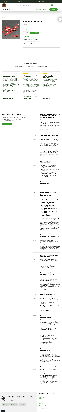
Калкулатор (53, 9)
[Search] (52, 5)
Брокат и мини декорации (42, 406)
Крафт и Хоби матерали (30, 25)
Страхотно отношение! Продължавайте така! (9, 76)
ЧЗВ (40, 9)
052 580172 (20, 1)
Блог (37, 9)
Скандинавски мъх (43, 408)
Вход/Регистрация (54, 396)
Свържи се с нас (7, 123)
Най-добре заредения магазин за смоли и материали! (48, 76)
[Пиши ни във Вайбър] (6, 1)
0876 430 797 (41, 1)
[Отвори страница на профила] (58, 1)
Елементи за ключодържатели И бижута (43, 402)
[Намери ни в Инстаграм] (4, 1)
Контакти (44, 9)
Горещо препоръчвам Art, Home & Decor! (30, 76)
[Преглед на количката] (59, 9)
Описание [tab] (26, 36)
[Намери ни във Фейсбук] (2, 1)
